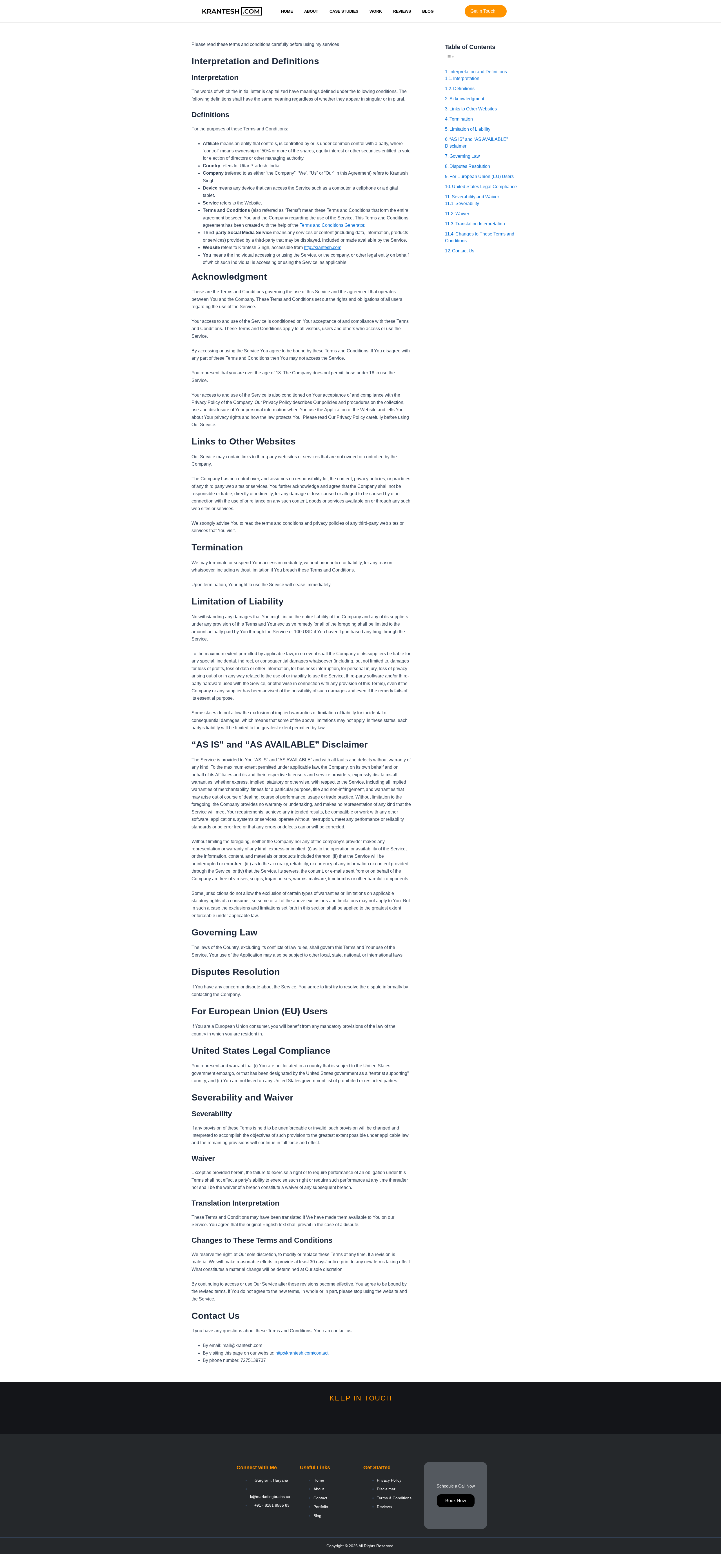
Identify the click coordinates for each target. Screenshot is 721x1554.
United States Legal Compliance (484, 186)
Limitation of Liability (469, 129)
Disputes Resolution (469, 166)
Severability (467, 203)
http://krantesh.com (322, 247)
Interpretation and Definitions (478, 71)
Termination (461, 119)
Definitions (464, 88)
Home (287, 11)
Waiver (462, 213)
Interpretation (466, 78)
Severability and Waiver (475, 196)
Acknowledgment (466, 98)
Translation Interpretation (480, 223)
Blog (428, 11)
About (311, 11)
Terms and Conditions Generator (332, 225)
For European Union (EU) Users (481, 176)
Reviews (402, 11)
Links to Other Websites (473, 108)
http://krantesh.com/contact (301, 1353)
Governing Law (464, 156)
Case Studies (344, 11)
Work (376, 11)
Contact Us (463, 250)
